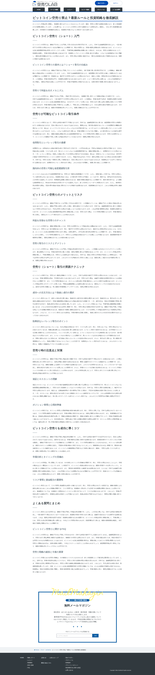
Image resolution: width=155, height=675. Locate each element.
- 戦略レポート (31, 657)
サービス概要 (54, 9)
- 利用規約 (68, 662)
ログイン (115, 3)
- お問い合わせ (69, 670)
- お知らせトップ (53, 657)
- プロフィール (69, 660)
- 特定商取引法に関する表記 (73, 667)
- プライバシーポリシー (71, 665)
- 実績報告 (29, 662)
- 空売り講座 (30, 665)
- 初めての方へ (69, 657)
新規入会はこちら (46, 663)
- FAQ (28, 667)
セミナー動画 (85, 9)
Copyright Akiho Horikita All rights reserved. (120, 670)
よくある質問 (116, 9)
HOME (39, 9)
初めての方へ (101, 3)
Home (37, 650)
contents (48, 650)
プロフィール (101, 9)
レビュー (69, 9)
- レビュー (29, 660)
